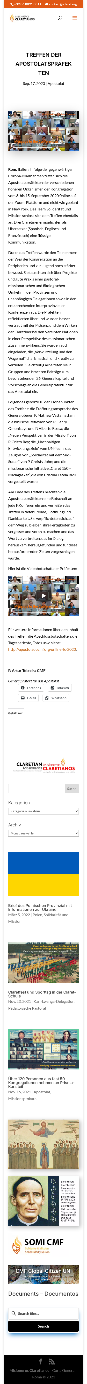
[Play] (43, 596)
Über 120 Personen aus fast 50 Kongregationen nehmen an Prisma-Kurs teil (41, 1082)
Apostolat (56, 83)
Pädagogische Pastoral (27, 1008)
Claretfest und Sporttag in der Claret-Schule (42, 994)
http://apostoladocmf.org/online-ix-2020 (42, 649)
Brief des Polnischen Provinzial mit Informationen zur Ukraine (40, 907)
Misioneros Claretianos (29, 1370)
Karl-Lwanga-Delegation (54, 1001)
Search (43, 1326)
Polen (37, 914)
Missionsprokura (22, 1098)
